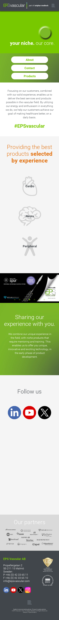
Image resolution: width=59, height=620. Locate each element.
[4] (29, 299)
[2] (19, 299)
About (30, 60)
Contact (29, 68)
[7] (44, 299)
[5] (34, 299)
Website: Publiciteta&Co (30, 612)
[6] (39, 299)
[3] (24, 299)
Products (30, 76)
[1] (14, 299)
